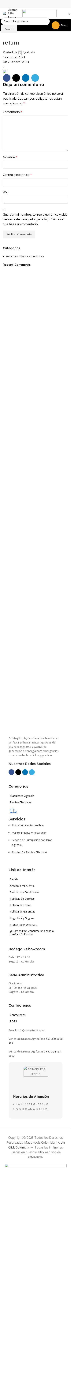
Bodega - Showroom (27, 949)
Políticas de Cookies (22, 898)
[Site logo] (39, 13)
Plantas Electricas (20, 802)
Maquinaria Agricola (22, 796)
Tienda (14, 879)
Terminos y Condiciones (24, 892)
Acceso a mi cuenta (22, 886)
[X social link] (16, 78)
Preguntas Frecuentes (23, 924)
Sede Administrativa (26, 975)
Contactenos (18, 1015)
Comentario (12, 112)
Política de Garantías (22, 911)
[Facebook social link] (6, 78)
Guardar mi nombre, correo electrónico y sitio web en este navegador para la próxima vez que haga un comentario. (35, 219)
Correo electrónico (17, 175)
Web (6, 192)
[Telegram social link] (35, 78)
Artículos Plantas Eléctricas (25, 256)
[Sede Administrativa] (11, 970)
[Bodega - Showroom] (11, 943)
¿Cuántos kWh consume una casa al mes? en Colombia (32, 932)
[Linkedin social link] (25, 78)
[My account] (61, 13)
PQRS (13, 1021)
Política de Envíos (20, 905)
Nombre (10, 157)
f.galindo (29, 52)
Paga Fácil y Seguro (22, 918)
